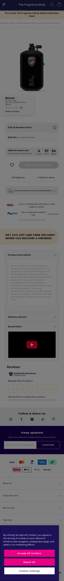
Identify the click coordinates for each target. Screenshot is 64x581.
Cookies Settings (29, 571)
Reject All (29, 562)
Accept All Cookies (29, 553)
